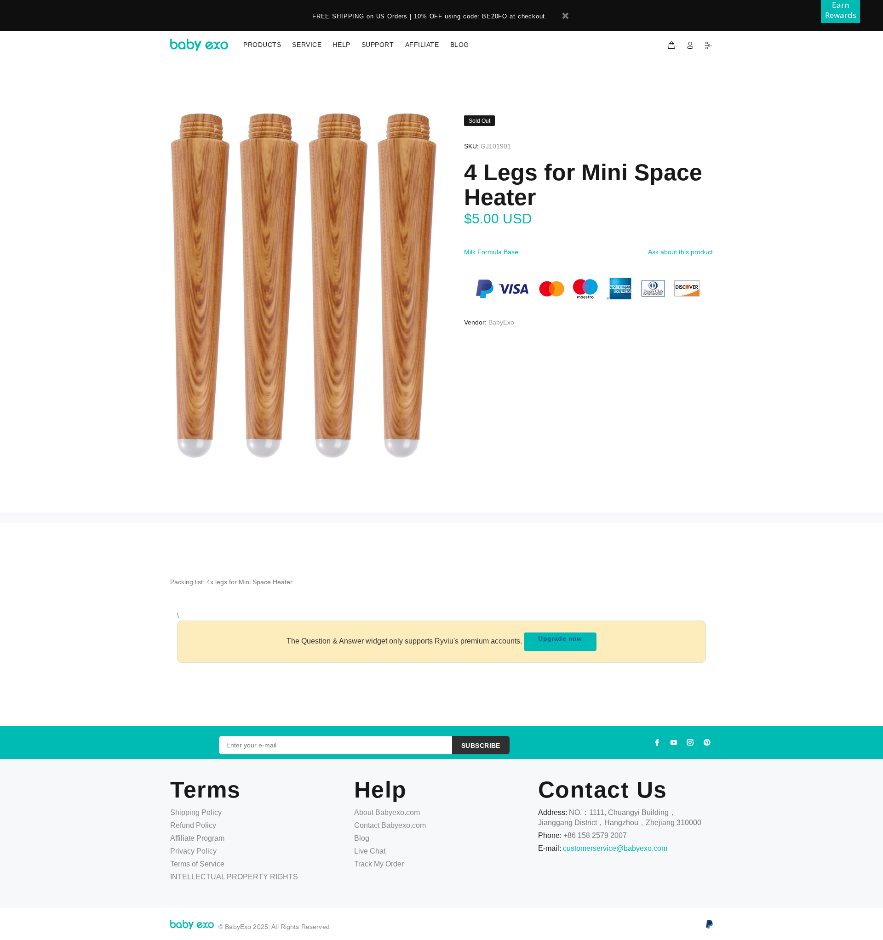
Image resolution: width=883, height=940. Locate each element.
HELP (341, 44)
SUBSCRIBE (480, 745)
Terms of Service (197, 864)
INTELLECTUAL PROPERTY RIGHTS (234, 877)
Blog (361, 838)
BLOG (459, 44)
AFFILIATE (422, 44)
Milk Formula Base (491, 252)
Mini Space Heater (265, 582)
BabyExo (501, 322)
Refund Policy (193, 825)
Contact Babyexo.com (390, 825)
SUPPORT (377, 44)
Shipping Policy (196, 812)
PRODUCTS (262, 44)
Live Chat (369, 851)
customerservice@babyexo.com (615, 848)
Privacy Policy (193, 851)
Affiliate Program (197, 838)
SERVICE (306, 44)
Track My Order (379, 864)
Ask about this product (680, 252)
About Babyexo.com (387, 812)
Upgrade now (560, 638)
